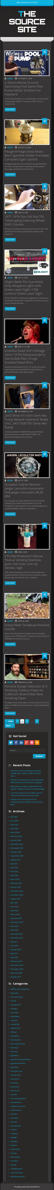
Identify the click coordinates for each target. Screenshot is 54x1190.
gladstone (15, 1055)
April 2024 (14, 910)
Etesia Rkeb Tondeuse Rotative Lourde (27, 627)
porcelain (14, 1118)
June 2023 (14, 926)
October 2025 (16, 852)
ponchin (14, 1114)
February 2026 (16, 836)
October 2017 (16, 977)
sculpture (14, 1133)
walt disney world (18, 1176)
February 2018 (16, 973)
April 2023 (14, 930)
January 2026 (16, 840)
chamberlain (16, 1005)
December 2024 (17, 891)
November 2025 (17, 848)
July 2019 (14, 953)
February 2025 (16, 883)
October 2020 (16, 949)
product (14, 1122)
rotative (14, 1129)
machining (15, 1087)
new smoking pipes (18, 1098)
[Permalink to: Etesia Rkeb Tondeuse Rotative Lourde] (27, 605)
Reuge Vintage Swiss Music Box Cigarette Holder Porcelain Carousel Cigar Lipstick (27, 155)
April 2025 (14, 875)
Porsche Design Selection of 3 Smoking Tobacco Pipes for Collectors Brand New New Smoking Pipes (26, 692)
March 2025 (15, 879)
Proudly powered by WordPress (27, 1187)
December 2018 (17, 965)
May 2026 (14, 824)
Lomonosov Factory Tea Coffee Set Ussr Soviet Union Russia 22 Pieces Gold (26, 794)
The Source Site (27, 21)
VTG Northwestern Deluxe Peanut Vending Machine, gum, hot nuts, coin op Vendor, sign (24, 562)
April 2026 (14, 828)
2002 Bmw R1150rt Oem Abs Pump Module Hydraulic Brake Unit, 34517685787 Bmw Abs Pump (26, 421)
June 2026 (14, 821)
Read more (10, 110)
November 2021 (17, 938)
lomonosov (15, 1079)
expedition (15, 1036)
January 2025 (16, 887)
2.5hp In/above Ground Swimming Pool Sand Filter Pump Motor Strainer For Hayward (24, 88)
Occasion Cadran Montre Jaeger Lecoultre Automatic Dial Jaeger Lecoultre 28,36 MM (24, 490)
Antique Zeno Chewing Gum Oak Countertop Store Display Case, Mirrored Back (27, 802)
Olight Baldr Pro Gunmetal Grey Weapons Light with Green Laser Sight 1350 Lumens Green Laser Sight (24, 288)
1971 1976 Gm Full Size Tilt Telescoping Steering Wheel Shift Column (25, 220)
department (15, 1028)
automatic (14, 993)
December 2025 (17, 844)
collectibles (15, 1016)
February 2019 (16, 961)
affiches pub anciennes (20, 989)
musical (14, 1094)
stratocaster (15, 1149)
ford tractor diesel (18, 1044)
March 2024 (15, 914)
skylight (14, 1137)
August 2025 (15, 860)
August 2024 (15, 899)
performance (16, 1110)
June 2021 (14, 945)
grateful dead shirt (18, 1063)
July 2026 (14, 817)
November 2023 (17, 922)
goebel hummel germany (20, 1059)
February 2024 (16, 918)
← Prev (9, 721)
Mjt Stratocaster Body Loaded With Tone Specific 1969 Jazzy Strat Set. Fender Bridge (28, 787)
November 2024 (17, 895)
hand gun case (16, 1071)
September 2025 (17, 856)
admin (10, 78)
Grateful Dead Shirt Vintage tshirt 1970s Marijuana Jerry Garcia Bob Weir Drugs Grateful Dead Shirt (25, 356)
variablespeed (16, 1168)
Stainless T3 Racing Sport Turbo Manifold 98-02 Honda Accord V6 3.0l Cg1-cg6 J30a (27, 781)
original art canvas (18, 1106)
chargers (14, 1008)
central (13, 1001)
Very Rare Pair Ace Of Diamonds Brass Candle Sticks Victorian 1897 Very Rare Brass (26, 773)
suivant (14, 1153)
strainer (14, 1145)
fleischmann (15, 1040)
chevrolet (14, 1012)
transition (14, 1161)
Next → (9, 726)
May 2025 (14, 871)
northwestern (16, 1102)
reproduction (16, 1126)
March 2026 (15, 832)
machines (14, 1083)
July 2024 (14, 903)
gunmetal (14, 1067)
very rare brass (17, 1172)
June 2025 (14, 867)
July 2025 (14, 863)
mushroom (15, 1090)
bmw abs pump (17, 997)
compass (14, 1020)
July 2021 (14, 942)
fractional (14, 1047)
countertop (15, 1024)
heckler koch (16, 1075)
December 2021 (17, 934)
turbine (13, 1165)
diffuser (14, 1032)
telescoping (15, 1157)
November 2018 (17, 969)
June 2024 (14, 906)
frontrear (14, 1051)
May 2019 (14, 957)
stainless (14, 1141)
